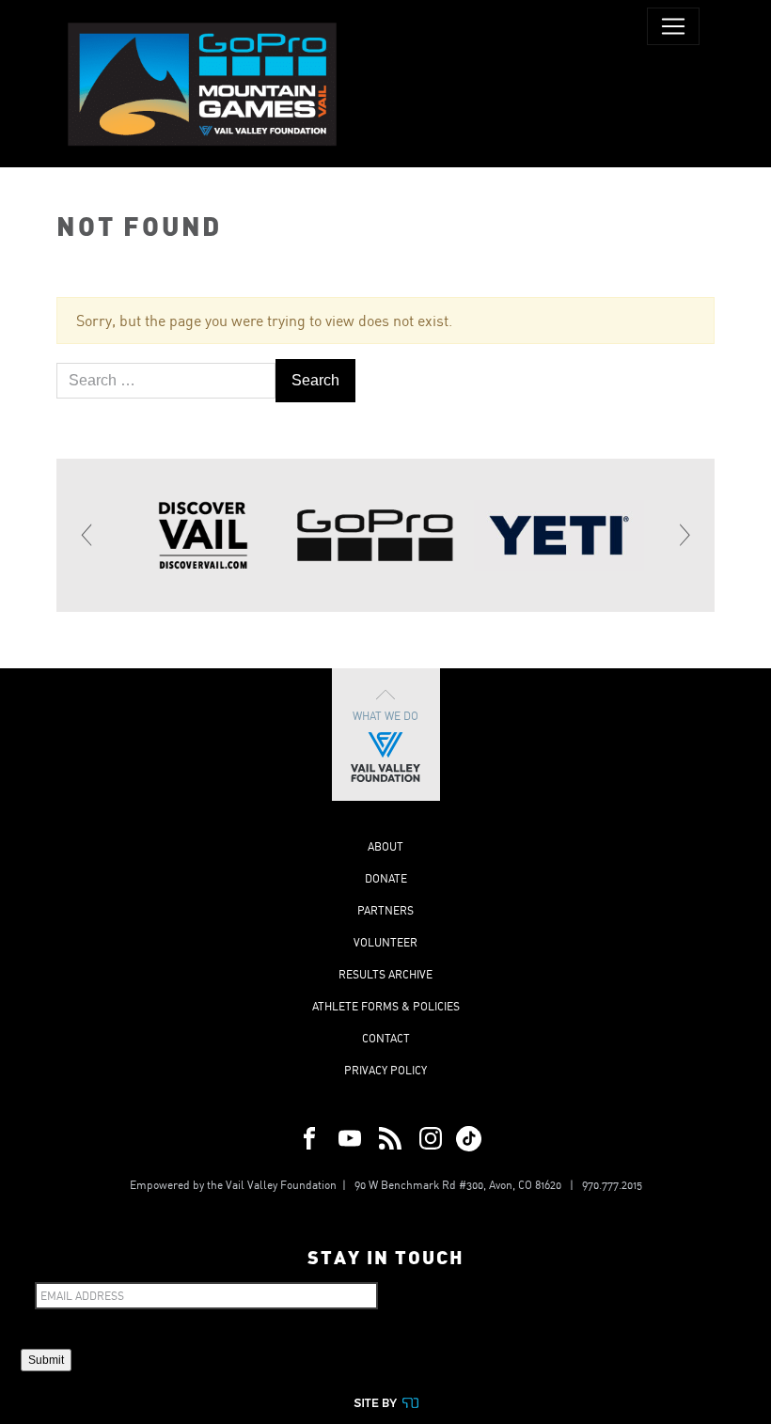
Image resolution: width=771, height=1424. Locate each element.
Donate (386, 878)
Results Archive (385, 974)
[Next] (683, 535)
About (385, 846)
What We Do (385, 716)
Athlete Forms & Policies (386, 1006)
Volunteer (385, 942)
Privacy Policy (385, 1070)
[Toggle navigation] (673, 26)
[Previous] (87, 535)
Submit (46, 1360)
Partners (385, 910)
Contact (386, 1038)
